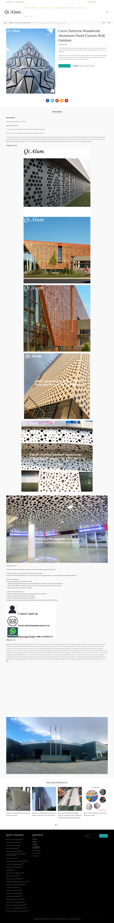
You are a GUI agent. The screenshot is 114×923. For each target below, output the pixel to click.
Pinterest (66, 100)
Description (57, 112)
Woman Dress (36, 853)
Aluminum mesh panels (13, 896)
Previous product (104, 23)
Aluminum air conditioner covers (15, 908)
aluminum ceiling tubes (13, 893)
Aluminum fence (10, 858)
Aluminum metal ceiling (13, 867)
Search (103, 836)
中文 (94, 2)
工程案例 (34, 844)
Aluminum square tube (12, 842)
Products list (46, 8)
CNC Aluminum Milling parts (14, 873)
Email (62, 100)
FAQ (31, 16)
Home (25, 8)
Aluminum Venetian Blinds (13, 879)
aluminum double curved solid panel (16, 911)
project (70, 8)
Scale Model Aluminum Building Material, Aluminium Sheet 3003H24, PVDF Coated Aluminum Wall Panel (69, 815)
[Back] (5, 23)
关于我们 (34, 839)
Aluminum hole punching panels (15, 905)
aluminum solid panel (12, 890)
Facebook (47, 100)
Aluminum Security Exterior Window (16, 861)
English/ (90, 2)
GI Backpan (9, 870)
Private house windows (12, 845)
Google (57, 100)
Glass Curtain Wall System (13, 851)
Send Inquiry (64, 66)
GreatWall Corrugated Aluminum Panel (17, 882)
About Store (35, 848)
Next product (108, 23)
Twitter (52, 100)
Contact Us (35, 856)
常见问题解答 (36, 847)
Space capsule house (12, 876)
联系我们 (34, 842)
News (25, 16)
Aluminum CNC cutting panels (14, 902)
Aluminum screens (11, 887)
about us (34, 8)
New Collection (36, 851)
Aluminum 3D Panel (11, 848)
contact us (81, 8)
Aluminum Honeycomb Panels (14, 884)
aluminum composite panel (14, 864)
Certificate (60, 8)
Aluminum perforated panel (22, 22)
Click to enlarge (52, 91)
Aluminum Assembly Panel (13, 839)
